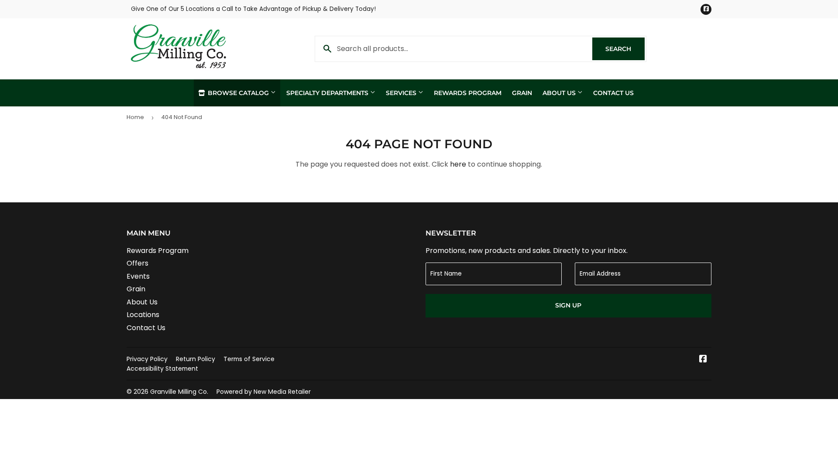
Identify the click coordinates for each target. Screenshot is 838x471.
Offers (137, 263)
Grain (522, 92)
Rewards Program (467, 92)
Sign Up (568, 305)
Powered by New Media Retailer (263, 391)
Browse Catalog (238, 92)
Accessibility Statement (162, 368)
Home (135, 117)
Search (625, 49)
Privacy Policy (147, 359)
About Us (560, 92)
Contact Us (613, 92)
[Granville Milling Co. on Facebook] (703, 360)
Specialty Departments (328, 92)
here (458, 164)
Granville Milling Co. (179, 391)
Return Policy (195, 359)
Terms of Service (249, 359)
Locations (143, 315)
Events (138, 276)
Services (402, 92)
